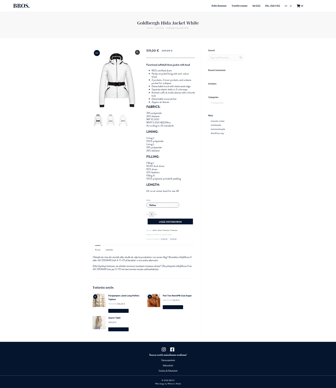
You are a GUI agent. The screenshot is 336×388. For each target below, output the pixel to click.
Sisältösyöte (216, 125)
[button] (137, 52)
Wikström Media (174, 383)
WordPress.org (217, 133)
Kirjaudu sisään (218, 121)
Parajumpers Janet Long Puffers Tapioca (123, 297)
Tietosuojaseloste (168, 360)
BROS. (21, 5)
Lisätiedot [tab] (109, 249)
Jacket (154, 230)
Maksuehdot (168, 365)
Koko (148, 200)
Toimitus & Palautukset (168, 370)
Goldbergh (164, 239)
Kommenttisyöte (218, 129)
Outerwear (165, 230)
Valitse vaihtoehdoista (118, 311)
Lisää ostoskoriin (170, 222)
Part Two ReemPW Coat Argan (177, 295)
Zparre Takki (114, 318)
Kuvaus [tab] (97, 249)
